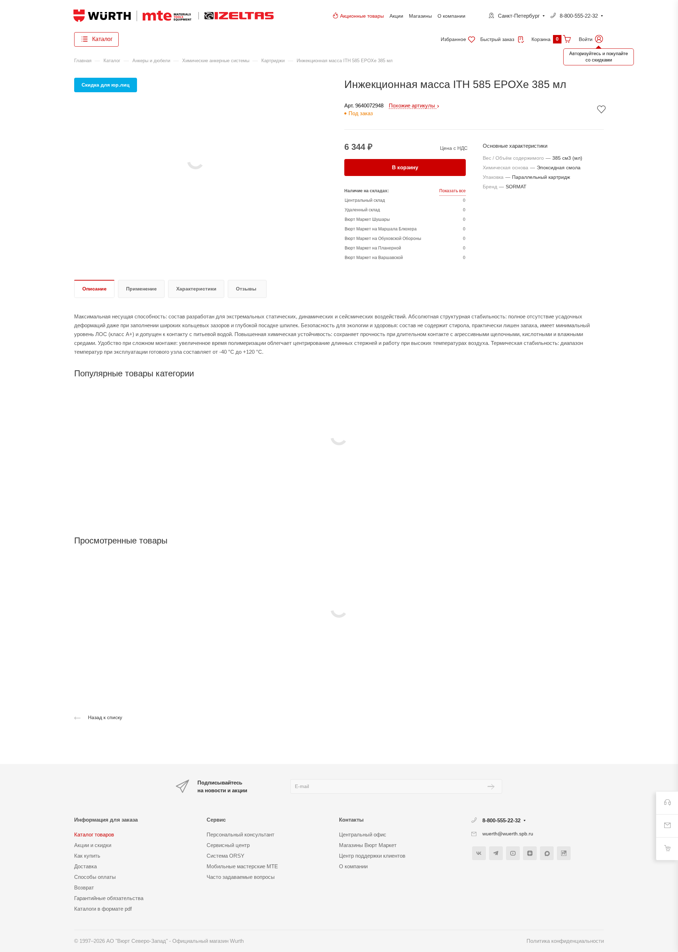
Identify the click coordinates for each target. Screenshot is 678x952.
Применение (141, 289)
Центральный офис (362, 834)
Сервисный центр (228, 845)
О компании (451, 16)
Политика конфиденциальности (565, 941)
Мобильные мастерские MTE (242, 866)
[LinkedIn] (564, 853)
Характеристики (196, 289)
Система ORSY (225, 856)
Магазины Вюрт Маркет (368, 845)
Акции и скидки (92, 845)
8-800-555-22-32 (579, 16)
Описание (94, 289)
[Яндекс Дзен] (530, 853)
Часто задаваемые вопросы (241, 877)
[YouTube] (513, 853)
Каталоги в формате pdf (103, 909)
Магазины (420, 16)
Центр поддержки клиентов (372, 856)
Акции (396, 16)
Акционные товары (362, 16)
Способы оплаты (95, 877)
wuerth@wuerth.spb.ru (507, 833)
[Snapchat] (547, 853)
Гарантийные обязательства (108, 898)
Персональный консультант (240, 834)
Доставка (85, 866)
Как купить (87, 856)
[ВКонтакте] (479, 853)
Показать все (452, 190)
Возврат (84, 888)
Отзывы (246, 289)
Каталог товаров (94, 834)
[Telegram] (496, 853)
